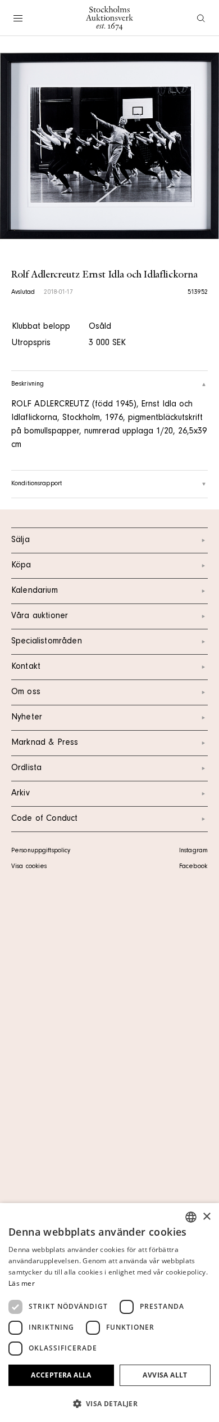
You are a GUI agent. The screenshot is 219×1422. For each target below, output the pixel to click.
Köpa (21, 565)
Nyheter (26, 717)
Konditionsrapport (36, 484)
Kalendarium (34, 591)
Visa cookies (29, 867)
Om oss (25, 692)
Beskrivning (27, 384)
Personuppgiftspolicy (40, 851)
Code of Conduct (44, 819)
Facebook (193, 867)
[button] (109, 1403)
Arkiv (20, 793)
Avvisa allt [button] (165, 1375)
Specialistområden (46, 641)
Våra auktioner (39, 616)
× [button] (206, 1217)
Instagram (193, 851)
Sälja (20, 540)
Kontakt (25, 667)
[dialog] (109, 1312)
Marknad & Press (44, 743)
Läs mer (21, 1283)
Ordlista (26, 768)
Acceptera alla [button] (61, 1375)
